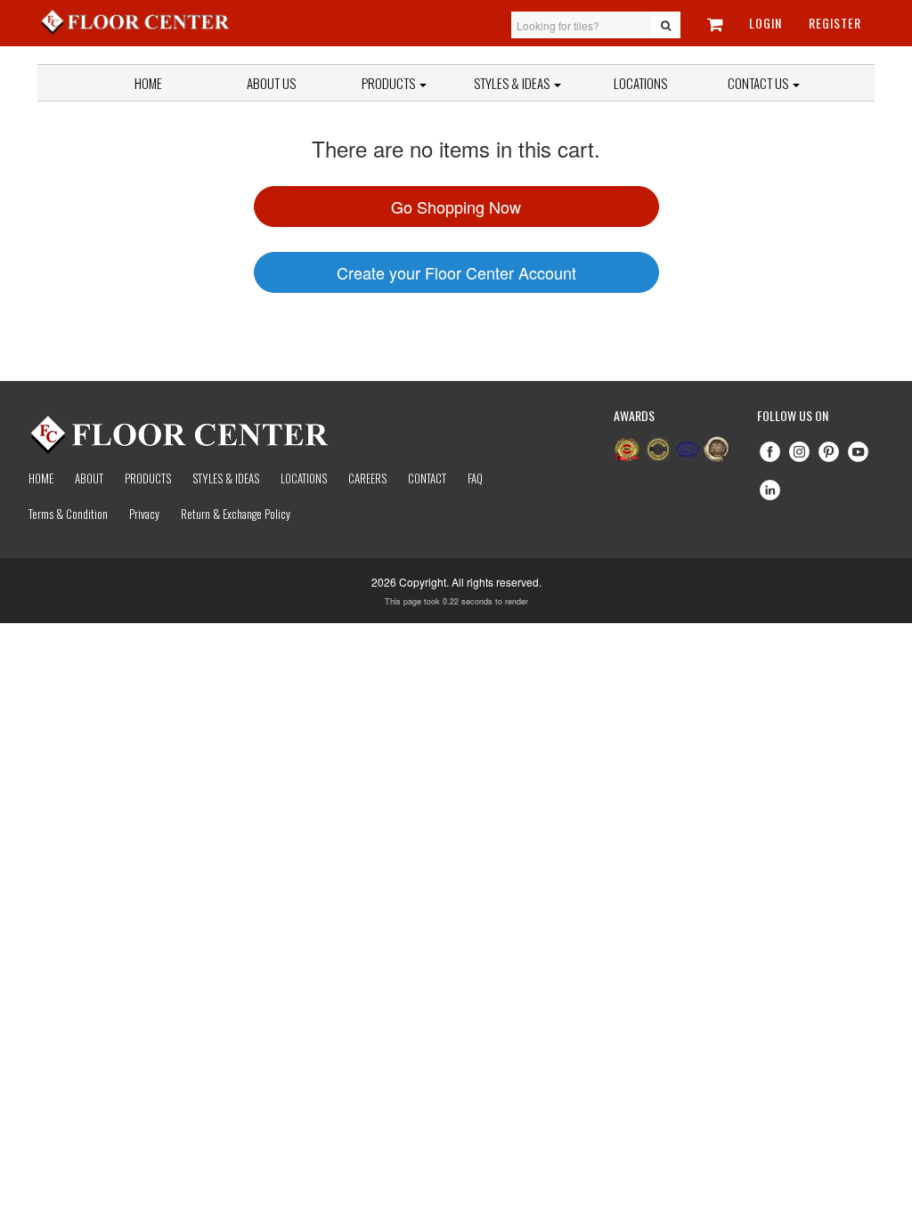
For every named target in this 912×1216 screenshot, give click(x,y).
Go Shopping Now (456, 206)
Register (835, 22)
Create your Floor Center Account (456, 272)
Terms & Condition (68, 514)
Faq (475, 478)
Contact (427, 478)
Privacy (144, 514)
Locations (640, 83)
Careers (367, 478)
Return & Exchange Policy (235, 514)
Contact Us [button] (759, 83)
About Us (271, 83)
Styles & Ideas (225, 478)
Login (765, 22)
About (89, 478)
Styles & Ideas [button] (513, 83)
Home (148, 83)
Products (390, 83)
